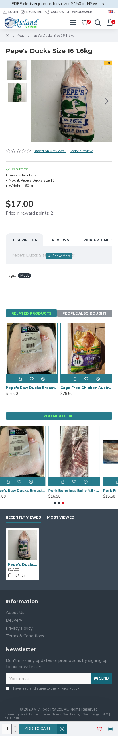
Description (24, 240)
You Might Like (59, 416)
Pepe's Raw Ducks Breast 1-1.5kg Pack (32, 388)
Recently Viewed (23, 517)
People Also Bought (84, 313)
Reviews (60, 240)
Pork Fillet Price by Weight (89, 490)
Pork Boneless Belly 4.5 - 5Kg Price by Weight (34, 490)
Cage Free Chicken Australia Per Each (86, 388)
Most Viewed (60, 517)
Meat (20, 35)
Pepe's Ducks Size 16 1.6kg (22, 564)
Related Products (31, 313)
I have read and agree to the (45, 688)
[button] (36, 101)
